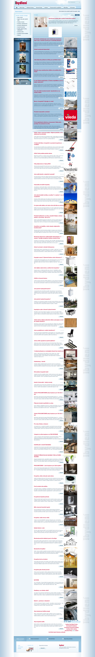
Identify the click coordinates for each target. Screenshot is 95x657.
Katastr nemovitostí (35, 638)
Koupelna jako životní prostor (42, 569)
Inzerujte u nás (30, 645)
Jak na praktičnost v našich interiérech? (44, 330)
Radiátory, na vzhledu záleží (41, 590)
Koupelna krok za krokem (41, 559)
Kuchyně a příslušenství (22, 25)
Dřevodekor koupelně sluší (41, 372)
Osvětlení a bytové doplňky (22, 33)
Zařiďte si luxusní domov (40, 278)
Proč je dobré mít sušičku (40, 486)
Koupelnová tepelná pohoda (41, 496)
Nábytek (19, 35)
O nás (19, 645)
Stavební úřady (52, 638)
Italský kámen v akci (39, 528)
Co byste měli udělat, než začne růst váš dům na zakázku (49, 205)
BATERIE (36, 580)
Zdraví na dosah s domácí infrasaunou (44, 247)
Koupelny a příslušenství (22, 23)
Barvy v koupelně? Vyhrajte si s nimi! (43, 101)
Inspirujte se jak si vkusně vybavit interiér (45, 309)
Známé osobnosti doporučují (41, 49)
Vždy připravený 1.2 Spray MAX (42, 163)
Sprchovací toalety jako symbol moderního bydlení (62, 18)
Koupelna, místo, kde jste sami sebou (44, 476)
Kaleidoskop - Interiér (39, 361)
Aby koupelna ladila (39, 621)
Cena (77, 15)
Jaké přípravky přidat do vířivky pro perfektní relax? (47, 59)
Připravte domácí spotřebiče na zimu (43, 403)
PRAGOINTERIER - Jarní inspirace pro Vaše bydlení (47, 465)
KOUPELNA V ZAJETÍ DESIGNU (42, 444)
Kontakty (19, 648)
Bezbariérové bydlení (39, 548)
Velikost (72, 15)
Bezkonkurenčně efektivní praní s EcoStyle (45, 538)
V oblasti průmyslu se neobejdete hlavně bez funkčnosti (48, 351)
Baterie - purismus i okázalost (42, 600)
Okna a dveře (20, 17)
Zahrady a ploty (20, 31)
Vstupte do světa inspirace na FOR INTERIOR (46, 434)
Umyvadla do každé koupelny (42, 184)
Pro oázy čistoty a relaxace (41, 424)
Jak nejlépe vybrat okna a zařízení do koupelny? (46, 267)
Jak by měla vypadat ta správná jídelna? (44, 340)
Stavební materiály (21, 27)
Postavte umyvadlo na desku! (42, 111)
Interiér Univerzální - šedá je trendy (43, 382)
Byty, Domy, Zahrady (68, 638)
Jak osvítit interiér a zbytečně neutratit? (44, 174)
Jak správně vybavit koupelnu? (42, 299)
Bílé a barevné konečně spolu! (42, 507)
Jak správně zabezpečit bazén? (42, 288)
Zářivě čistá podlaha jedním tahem (43, 153)
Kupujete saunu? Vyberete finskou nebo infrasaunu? (48, 257)
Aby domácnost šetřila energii (42, 611)
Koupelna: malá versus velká (41, 517)
